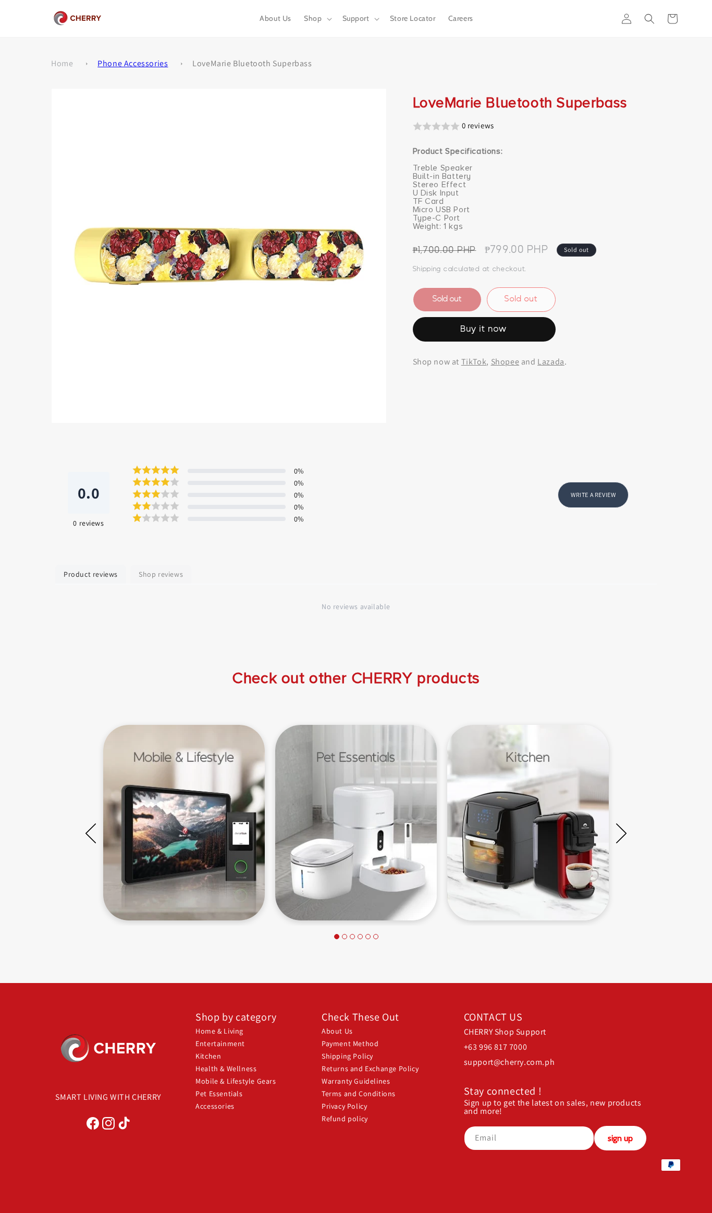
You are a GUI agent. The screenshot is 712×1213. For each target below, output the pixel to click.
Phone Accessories (132, 63)
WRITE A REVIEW (593, 495)
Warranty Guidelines (356, 1081)
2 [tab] (344, 936)
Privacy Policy (344, 1106)
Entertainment (220, 1043)
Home (62, 63)
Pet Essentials (218, 1093)
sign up (620, 1138)
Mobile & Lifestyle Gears (235, 1081)
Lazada (550, 361)
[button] (317, 18)
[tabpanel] (184, 822)
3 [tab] (352, 936)
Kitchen (208, 1056)
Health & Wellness (225, 1068)
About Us (337, 1031)
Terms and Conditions (359, 1093)
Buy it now (484, 329)
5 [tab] (368, 936)
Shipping (427, 268)
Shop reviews (161, 574)
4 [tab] (360, 936)
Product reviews (91, 574)
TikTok (474, 361)
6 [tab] (375, 936)
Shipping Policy (347, 1056)
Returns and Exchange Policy (370, 1068)
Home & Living (219, 1031)
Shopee (505, 361)
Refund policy (345, 1118)
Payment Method (350, 1043)
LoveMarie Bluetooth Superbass (252, 63)
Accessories (215, 1106)
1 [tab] (336, 936)
